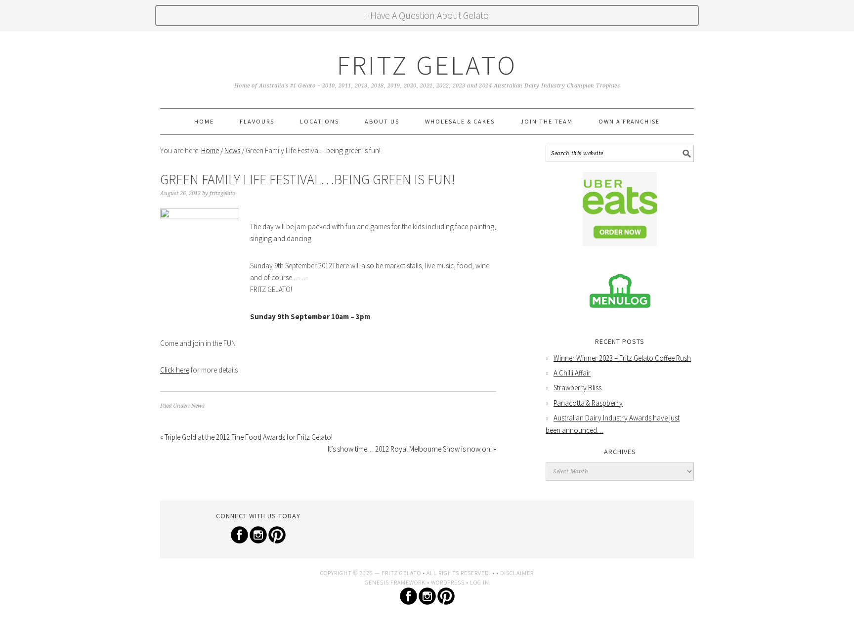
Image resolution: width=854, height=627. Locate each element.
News (198, 406)
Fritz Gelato (427, 65)
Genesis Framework (395, 582)
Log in (479, 582)
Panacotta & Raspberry (588, 403)
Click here (174, 370)
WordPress (448, 582)
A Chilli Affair (572, 372)
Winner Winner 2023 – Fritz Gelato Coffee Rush (622, 358)
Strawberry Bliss (577, 387)
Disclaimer (517, 573)
